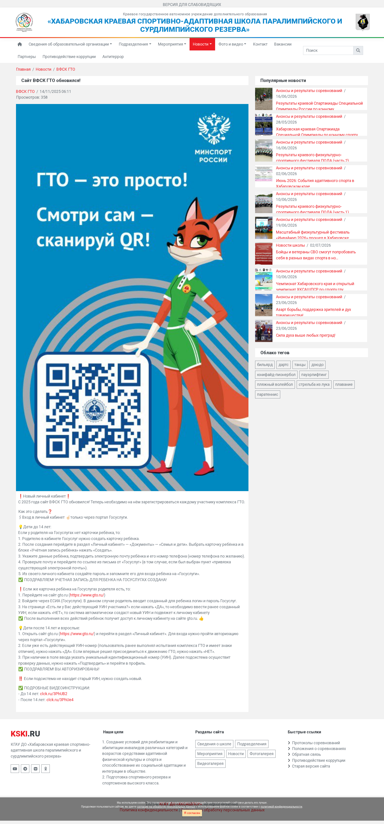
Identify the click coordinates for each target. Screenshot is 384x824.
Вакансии (283, 44)
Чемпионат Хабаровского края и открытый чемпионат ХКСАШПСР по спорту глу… (315, 287)
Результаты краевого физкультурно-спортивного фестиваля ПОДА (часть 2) (312, 158)
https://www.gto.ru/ (87, 595)
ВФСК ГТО (65, 69)
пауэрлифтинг (314, 374)
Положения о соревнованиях (319, 748)
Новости (200, 44)
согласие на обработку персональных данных (166, 806)
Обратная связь (306, 754)
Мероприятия (170, 44)
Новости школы (290, 245)
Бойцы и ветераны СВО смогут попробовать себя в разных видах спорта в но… (316, 255)
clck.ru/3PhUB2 (53, 694)
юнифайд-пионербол (276, 374)
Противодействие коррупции (69, 56)
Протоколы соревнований (316, 743)
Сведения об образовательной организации (69, 44)
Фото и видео (230, 44)
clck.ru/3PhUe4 (60, 700)
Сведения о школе (214, 744)
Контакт (260, 44)
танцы (300, 364)
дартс (283, 364)
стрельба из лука (314, 384)
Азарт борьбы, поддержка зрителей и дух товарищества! (313, 312)
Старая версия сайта (311, 766)
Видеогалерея (210, 763)
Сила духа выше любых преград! (305, 335)
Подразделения (133, 44)
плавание (344, 384)
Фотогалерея (262, 754)
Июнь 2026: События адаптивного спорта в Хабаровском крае (315, 183)
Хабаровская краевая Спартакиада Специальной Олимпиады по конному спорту (317, 132)
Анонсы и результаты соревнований (309, 90)
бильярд (265, 364)
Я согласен (192, 813)
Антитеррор (113, 56)
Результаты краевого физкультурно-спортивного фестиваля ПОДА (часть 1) (312, 209)
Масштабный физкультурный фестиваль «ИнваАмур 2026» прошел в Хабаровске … (314, 235)
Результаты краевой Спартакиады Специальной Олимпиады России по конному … (319, 106)
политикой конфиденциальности (281, 806)
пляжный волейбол (275, 384)
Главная (23, 69)
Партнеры (27, 56)
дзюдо (317, 364)
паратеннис (267, 394)
